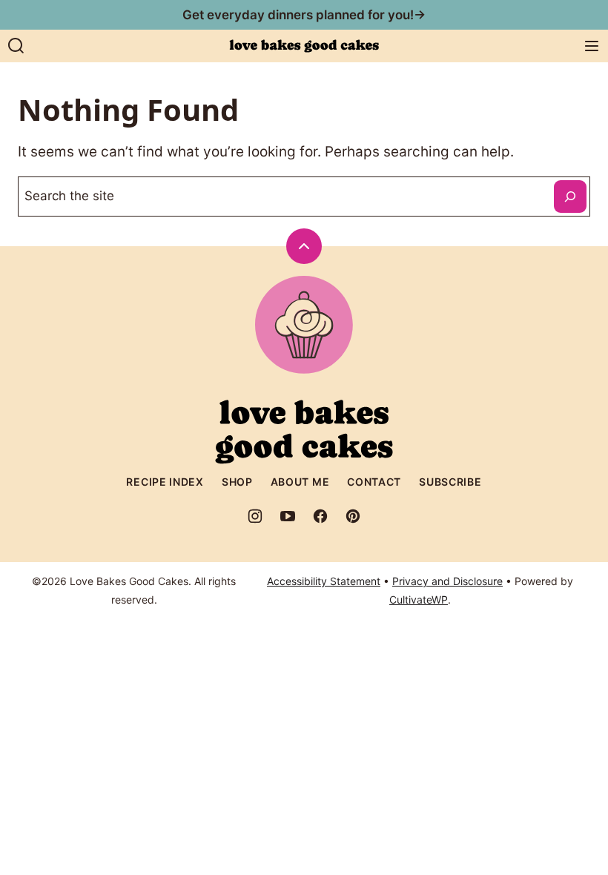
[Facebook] (320, 516)
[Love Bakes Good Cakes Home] (304, 46)
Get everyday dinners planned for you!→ (304, 14)
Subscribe (450, 481)
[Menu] (591, 46)
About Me (300, 481)
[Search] (16, 46)
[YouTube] (287, 516)
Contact (374, 481)
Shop (237, 481)
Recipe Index (164, 481)
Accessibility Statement (323, 581)
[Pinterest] (353, 516)
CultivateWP (418, 599)
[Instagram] (255, 516)
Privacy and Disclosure (447, 581)
